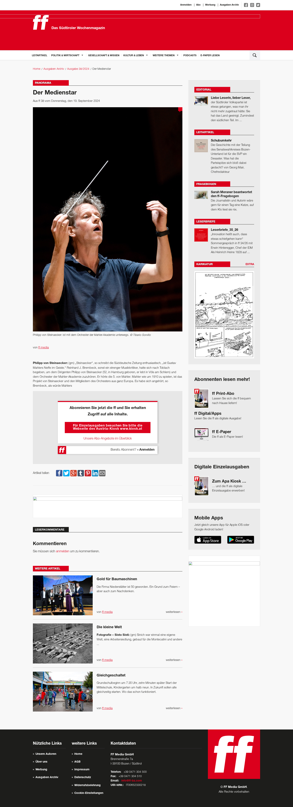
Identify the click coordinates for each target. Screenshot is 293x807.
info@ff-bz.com (131, 780)
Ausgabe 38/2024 (78, 69)
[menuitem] (39, 55)
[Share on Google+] (73, 473)
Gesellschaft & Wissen (103, 55)
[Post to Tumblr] (81, 473)
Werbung (210, 5)
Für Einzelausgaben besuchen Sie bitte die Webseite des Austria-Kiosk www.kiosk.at (108, 427)
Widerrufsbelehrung (87, 785)
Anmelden (186, 5)
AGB (77, 762)
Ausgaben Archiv (229, 5)
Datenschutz (82, 777)
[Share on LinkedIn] (95, 473)
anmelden (62, 551)
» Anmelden (145, 450)
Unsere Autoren (45, 754)
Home (36, 69)
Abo (198, 5)
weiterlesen (174, 612)
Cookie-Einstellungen (88, 793)
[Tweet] (66, 473)
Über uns (41, 762)
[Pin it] (88, 473)
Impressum (81, 769)
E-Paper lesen (210, 55)
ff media (43, 347)
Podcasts (190, 55)
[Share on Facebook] (59, 473)
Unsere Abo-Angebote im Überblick (108, 438)
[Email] (102, 473)
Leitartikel (39, 55)
